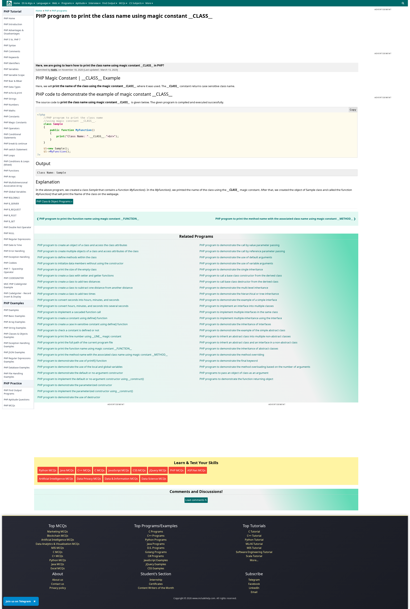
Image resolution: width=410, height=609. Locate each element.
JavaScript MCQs (118, 470)
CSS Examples (156, 568)
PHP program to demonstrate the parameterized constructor (74, 385)
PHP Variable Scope (14, 75)
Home (17, 3)
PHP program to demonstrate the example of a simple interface (238, 300)
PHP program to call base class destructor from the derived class (239, 281)
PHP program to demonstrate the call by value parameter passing (239, 245)
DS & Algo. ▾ (28, 3)
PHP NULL (9, 233)
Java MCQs (67, 470)
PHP (47, 10)
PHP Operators (12, 128)
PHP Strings (10, 98)
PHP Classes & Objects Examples (16, 335)
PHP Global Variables (15, 191)
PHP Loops (9, 155)
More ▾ (149, 3)
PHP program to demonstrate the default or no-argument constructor (80, 373)
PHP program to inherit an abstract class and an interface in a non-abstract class (248, 342)
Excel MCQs (58, 568)
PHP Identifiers (12, 63)
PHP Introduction (13, 24)
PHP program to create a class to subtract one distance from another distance (85, 287)
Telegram (254, 579)
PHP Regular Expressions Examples (17, 360)
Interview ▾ (94, 3)
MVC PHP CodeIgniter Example (15, 285)
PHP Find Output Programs (13, 392)
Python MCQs (47, 470)
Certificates (156, 584)
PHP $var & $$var (13, 80)
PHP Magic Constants (15, 122)
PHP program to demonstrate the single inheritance (231, 269)
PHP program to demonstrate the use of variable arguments (236, 263)
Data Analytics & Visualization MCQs (57, 544)
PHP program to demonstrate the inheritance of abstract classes (239, 348)
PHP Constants (11, 116)
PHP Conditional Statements (12, 136)
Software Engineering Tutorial (254, 552)
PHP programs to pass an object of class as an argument (234, 373)
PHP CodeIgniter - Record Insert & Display (17, 295)
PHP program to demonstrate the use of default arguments (236, 257)
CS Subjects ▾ (136, 3)
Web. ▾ (55, 3)
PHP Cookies (10, 262)
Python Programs (156, 539)
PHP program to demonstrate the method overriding (232, 354)
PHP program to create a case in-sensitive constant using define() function (82, 324)
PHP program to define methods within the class (67, 257)
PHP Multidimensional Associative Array (16, 184)
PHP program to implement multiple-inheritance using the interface (241, 318)
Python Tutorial (254, 539)
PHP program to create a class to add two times (66, 294)
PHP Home (9, 18)
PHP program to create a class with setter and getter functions (75, 275)
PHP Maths (9, 110)
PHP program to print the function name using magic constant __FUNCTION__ (89, 218)
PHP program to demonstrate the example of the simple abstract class (242, 330)
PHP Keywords (11, 57)
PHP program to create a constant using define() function (72, 318)
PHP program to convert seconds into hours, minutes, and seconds (78, 300)
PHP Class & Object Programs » (54, 201)
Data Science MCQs (154, 478)
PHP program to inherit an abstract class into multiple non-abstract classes (245, 336)
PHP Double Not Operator (17, 227)
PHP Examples (11, 310)
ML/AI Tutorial (254, 544)
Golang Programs (156, 552)
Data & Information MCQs (121, 478)
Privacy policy (57, 588)
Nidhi (54, 69)
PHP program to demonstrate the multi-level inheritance (234, 287)
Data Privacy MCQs (89, 478)
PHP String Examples (15, 327)
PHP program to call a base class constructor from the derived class (241, 275)
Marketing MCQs (57, 531)
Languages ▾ (43, 3)
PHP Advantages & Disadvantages (14, 32)
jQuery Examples (156, 564)
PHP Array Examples (14, 321)
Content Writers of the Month (156, 588)
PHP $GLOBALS (12, 197)
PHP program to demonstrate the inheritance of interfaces (235, 324)
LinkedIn (254, 588)
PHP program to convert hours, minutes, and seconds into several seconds (82, 306)
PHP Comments (12, 51)
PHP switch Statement (15, 149)
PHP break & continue (15, 143)
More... (254, 560)
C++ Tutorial (254, 535)
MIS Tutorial (254, 548)
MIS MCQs (57, 548)
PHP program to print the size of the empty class (67, 269)
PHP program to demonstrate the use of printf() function (72, 360)
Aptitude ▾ (81, 3)
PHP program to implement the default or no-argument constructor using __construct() (90, 379)
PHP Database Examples (17, 367)
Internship (156, 579)
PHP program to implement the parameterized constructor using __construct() (85, 391)
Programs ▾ (68, 3)
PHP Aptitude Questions (16, 399)
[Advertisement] (60, 40)
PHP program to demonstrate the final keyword (229, 360)
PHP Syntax (10, 45)
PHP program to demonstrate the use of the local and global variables (80, 367)
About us (57, 579)
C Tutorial (254, 531)
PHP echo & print (13, 92)
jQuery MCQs (157, 470)
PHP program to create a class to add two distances (68, 281)
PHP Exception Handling (17, 256)
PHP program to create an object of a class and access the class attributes (82, 245)
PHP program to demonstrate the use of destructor (68, 397)
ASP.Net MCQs (196, 470)
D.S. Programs (155, 548)
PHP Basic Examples (14, 315)
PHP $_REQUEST (12, 209)
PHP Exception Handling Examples (17, 344)
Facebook (254, 584)
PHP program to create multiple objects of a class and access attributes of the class (88, 251)
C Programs (156, 531)
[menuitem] (17, 3)
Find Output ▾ (109, 3)
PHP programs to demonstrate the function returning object (236, 379)
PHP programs (59, 10)
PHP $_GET (9, 221)
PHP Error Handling (14, 250)
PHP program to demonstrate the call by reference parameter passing (242, 251)
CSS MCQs (139, 470)
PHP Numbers (11, 104)
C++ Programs (155, 535)
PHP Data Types (12, 86)
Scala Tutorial (254, 556)
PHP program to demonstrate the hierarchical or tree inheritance (239, 294)
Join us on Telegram (18, 601)
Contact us (57, 584)
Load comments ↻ (196, 500)
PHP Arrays (10, 176)
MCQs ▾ (123, 3)
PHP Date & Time (13, 245)
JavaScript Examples (156, 560)
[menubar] (83, 3)
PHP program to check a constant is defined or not (68, 330)
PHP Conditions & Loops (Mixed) (16, 163)
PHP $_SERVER (11, 203)
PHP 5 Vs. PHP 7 (12, 39)
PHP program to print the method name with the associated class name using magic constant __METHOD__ (284, 218)
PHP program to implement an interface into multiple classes (237, 306)
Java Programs (156, 544)
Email (254, 592)
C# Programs (156, 556)
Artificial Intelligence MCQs (56, 478)
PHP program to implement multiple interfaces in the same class (239, 312)
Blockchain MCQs (57, 535)
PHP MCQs (9, 405)
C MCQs (99, 470)
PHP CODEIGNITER (14, 278)
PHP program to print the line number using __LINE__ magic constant (79, 336)
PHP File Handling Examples (13, 375)
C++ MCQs (84, 470)
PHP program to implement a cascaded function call (69, 312)
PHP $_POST (10, 215)
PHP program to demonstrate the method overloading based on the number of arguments (255, 367)
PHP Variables (11, 69)
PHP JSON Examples (14, 352)
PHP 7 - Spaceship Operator (13, 270)
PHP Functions (11, 170)
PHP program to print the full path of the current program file (75, 342)
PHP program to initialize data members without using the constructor (80, 263)
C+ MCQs (57, 556)
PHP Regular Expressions (17, 239)
